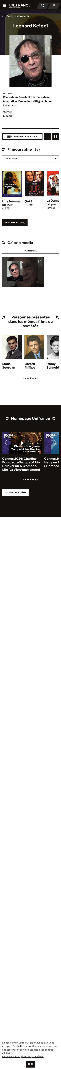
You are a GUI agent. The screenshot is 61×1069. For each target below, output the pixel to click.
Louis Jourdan (8, 365)
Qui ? (28, 201)
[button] (39, 261)
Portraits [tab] (30, 250)
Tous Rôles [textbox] (11, 158)
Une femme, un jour (11, 203)
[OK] (30, 1064)
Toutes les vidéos (15, 492)
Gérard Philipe (29, 365)
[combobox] (30, 158)
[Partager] (47, 136)
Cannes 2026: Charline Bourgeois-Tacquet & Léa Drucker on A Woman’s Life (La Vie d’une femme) (21, 464)
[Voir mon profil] (54, 6)
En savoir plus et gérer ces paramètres (23, 1056)
